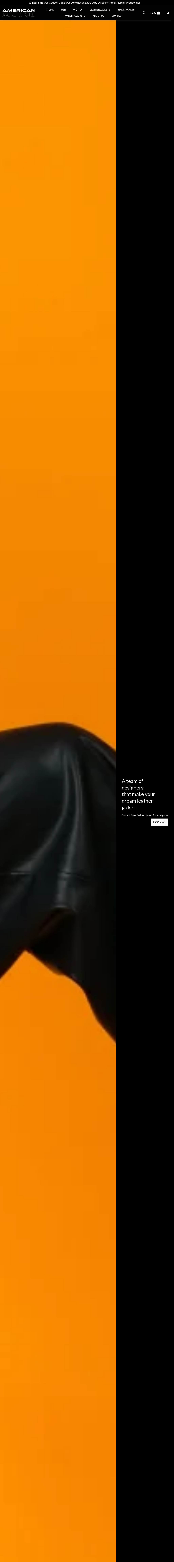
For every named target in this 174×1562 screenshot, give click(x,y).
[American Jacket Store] (20, 12)
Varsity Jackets (75, 15)
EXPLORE (160, 822)
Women (77, 9)
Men (63, 9)
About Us (98, 15)
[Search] (144, 13)
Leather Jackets (100, 9)
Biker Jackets (125, 9)
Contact (117, 15)
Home (50, 9)
